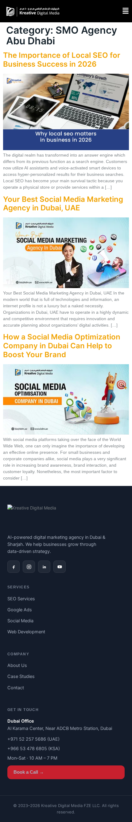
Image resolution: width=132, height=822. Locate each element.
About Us (17, 665)
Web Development (26, 632)
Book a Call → (29, 772)
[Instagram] (29, 567)
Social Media (20, 621)
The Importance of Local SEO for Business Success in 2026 (61, 59)
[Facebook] (13, 567)
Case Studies (21, 676)
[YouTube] (59, 567)
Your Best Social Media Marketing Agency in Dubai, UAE (63, 204)
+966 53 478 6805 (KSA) (33, 748)
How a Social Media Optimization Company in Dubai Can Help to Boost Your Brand (61, 345)
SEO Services (21, 599)
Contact (15, 688)
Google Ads (19, 610)
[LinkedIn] (44, 567)
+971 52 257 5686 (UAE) (33, 739)
